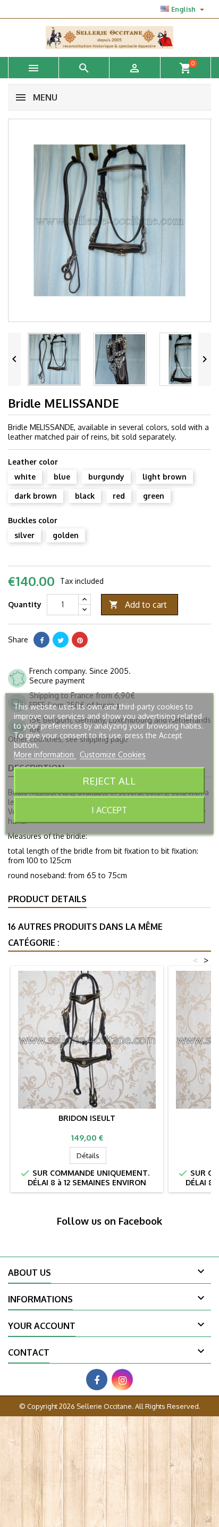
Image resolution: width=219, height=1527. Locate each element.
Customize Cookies (113, 753)
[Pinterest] (80, 640)
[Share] (41, 640)
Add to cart (138, 604)
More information (45, 753)
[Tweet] (61, 640)
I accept (109, 809)
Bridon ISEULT (86, 1117)
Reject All (109, 780)
